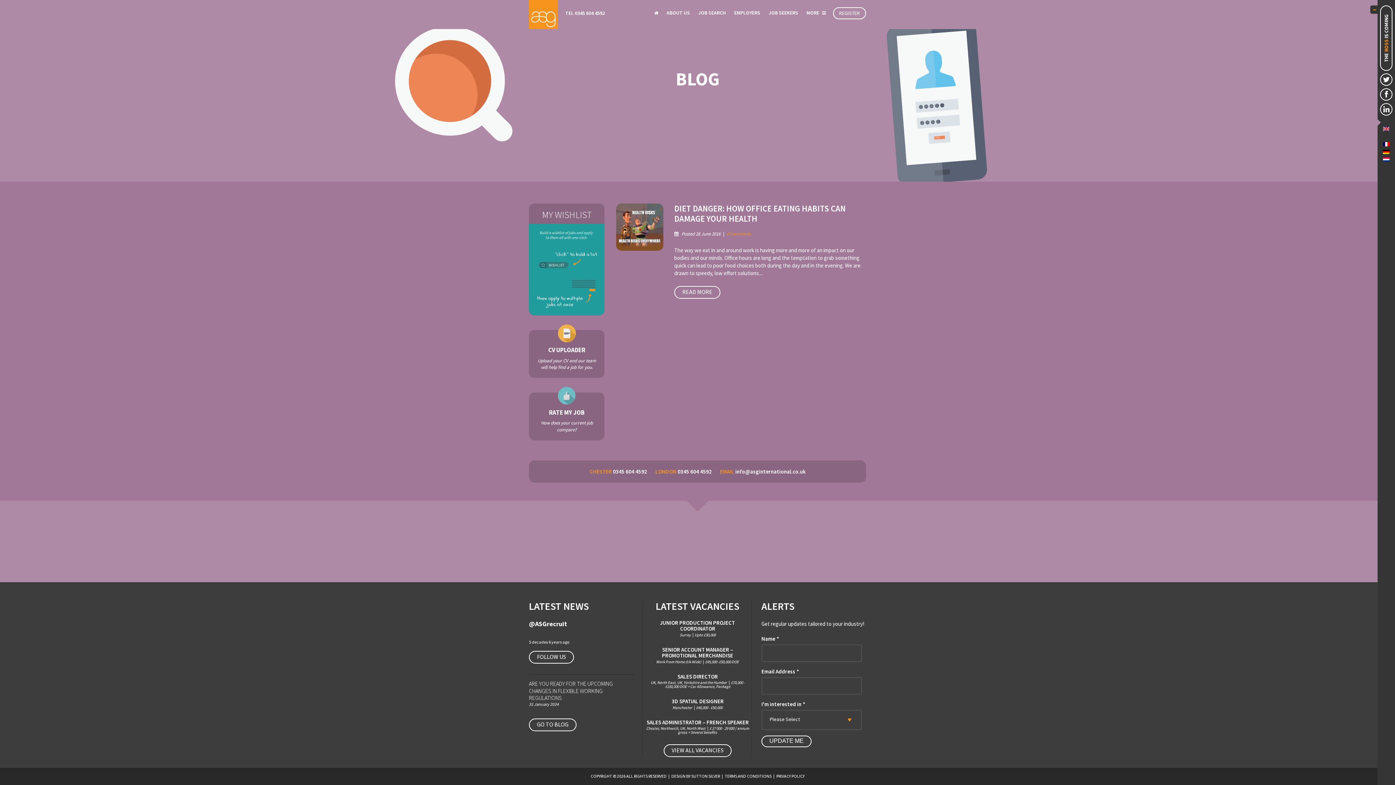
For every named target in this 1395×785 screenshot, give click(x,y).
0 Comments (739, 234)
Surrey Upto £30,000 (697, 628)
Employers (747, 12)
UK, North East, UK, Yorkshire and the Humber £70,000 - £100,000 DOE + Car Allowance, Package (698, 681)
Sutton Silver (705, 776)
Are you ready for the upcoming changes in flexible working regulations (571, 690)
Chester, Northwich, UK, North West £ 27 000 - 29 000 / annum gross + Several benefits (697, 727)
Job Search (712, 12)
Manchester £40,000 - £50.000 (698, 704)
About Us (678, 12)
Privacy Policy (790, 776)
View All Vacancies (698, 750)
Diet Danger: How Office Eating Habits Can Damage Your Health (760, 213)
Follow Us (551, 656)
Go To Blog (553, 724)
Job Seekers (783, 12)
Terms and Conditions (748, 776)
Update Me (786, 741)
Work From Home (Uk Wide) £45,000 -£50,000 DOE (697, 655)
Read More (697, 291)
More (813, 12)
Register (849, 13)
